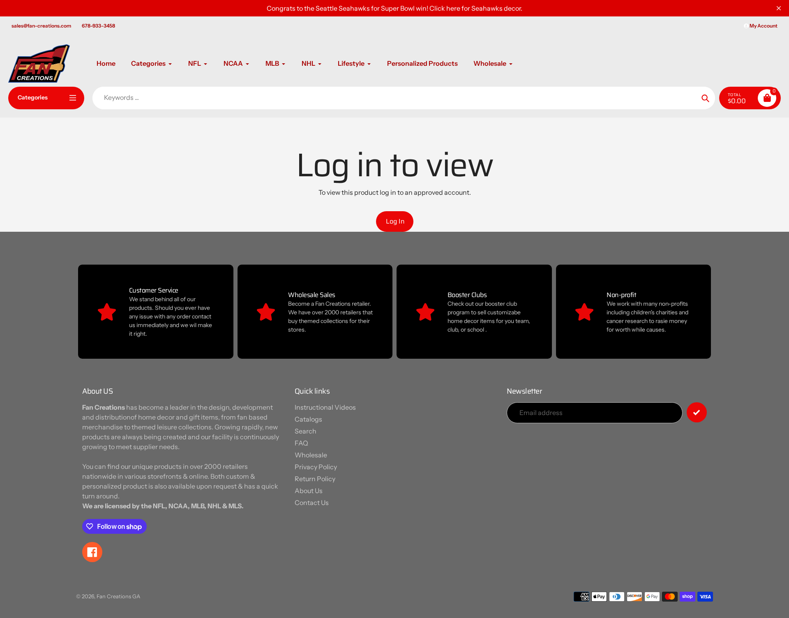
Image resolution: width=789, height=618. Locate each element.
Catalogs (308, 419)
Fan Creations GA (118, 596)
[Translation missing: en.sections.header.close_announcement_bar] (779, 8)
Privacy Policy (316, 467)
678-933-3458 (98, 26)
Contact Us (312, 502)
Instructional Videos (325, 407)
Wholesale (311, 455)
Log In (395, 221)
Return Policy (315, 479)
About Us (309, 491)
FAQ (301, 443)
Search (305, 431)
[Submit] (697, 412)
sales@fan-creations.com (41, 26)
